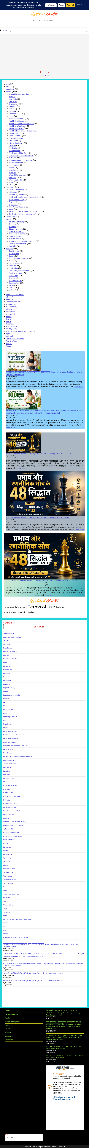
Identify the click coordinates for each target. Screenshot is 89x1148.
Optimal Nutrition (16, 163)
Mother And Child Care (18, 153)
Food (11, 116)
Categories (9, 1135)
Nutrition (12, 158)
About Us (9, 297)
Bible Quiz (13, 192)
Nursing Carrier (15, 239)
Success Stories (15, 280)
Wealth (9, 219)
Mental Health (14, 150)
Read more (78, 386)
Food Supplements (16, 118)
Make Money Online (17, 234)
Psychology (13, 275)
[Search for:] (9, 31)
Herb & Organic (15, 136)
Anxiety (12, 96)
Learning (12, 266)
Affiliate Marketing (16, 221)
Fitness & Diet (14, 114)
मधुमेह (11, 185)
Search (7, 622)
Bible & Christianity (16, 190)
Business (12, 226)
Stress (11, 168)
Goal (11, 261)
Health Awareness (16, 128)
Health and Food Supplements (21, 123)
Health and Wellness (17, 126)
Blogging (12, 224)
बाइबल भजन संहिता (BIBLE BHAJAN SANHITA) (26, 212)
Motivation (13, 268)
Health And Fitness (16, 121)
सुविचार (11, 290)
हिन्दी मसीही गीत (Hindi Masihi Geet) (22, 214)
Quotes (12, 278)
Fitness (12, 111)
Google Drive (11, 314)
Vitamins (12, 172)
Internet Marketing (16, 231)
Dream (12, 256)
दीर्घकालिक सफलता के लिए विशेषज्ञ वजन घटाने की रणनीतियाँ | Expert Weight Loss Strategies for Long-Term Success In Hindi (63, 1013)
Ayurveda (13, 99)
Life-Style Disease (16, 143)
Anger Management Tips (19, 94)
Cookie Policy (11, 307)
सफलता (12, 288)
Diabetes (12, 106)
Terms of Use (11, 341)
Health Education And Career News (23, 131)
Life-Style (13, 141)
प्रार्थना (11, 209)
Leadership (13, 263)
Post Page (10, 324)
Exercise (12, 109)
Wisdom (9, 248)
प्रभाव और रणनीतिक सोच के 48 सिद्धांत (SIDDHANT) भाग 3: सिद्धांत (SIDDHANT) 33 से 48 (38, 454)
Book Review (14, 253)
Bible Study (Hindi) (16, 194)
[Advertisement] (44, 52)
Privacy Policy (11, 326)
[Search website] (85, 31)
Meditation (13, 148)
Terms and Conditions (15, 338)
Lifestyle (12, 145)
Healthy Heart (14, 133)
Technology (11, 217)
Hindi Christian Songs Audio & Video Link (25, 197)
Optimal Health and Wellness (21, 160)
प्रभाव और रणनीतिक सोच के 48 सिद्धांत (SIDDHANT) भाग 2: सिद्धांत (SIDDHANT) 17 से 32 (38, 517)
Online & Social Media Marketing (22, 241)
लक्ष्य (11, 285)
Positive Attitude (15, 273)
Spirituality (10, 187)
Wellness (12, 177)
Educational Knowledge (18, 258)
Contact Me (11, 304)
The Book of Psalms (17, 207)
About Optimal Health (15, 294)
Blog (8, 84)
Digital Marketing (16, 229)
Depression (13, 104)
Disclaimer (10, 309)
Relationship (14, 165)
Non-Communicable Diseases (21, 155)
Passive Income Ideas (18, 244)
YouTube (12, 246)
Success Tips (14, 283)
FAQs (8, 87)
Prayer (11, 202)
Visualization (14, 170)
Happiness (10, 89)
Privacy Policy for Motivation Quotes (20, 331)
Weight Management (18, 175)
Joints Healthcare (16, 138)
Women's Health (15, 180)
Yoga (11, 182)
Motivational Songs (16, 199)
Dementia (13, 101)
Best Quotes (14, 251)
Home (41, 76)
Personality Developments (19, 270)
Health (8, 91)
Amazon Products (13, 302)
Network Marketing (16, 236)
